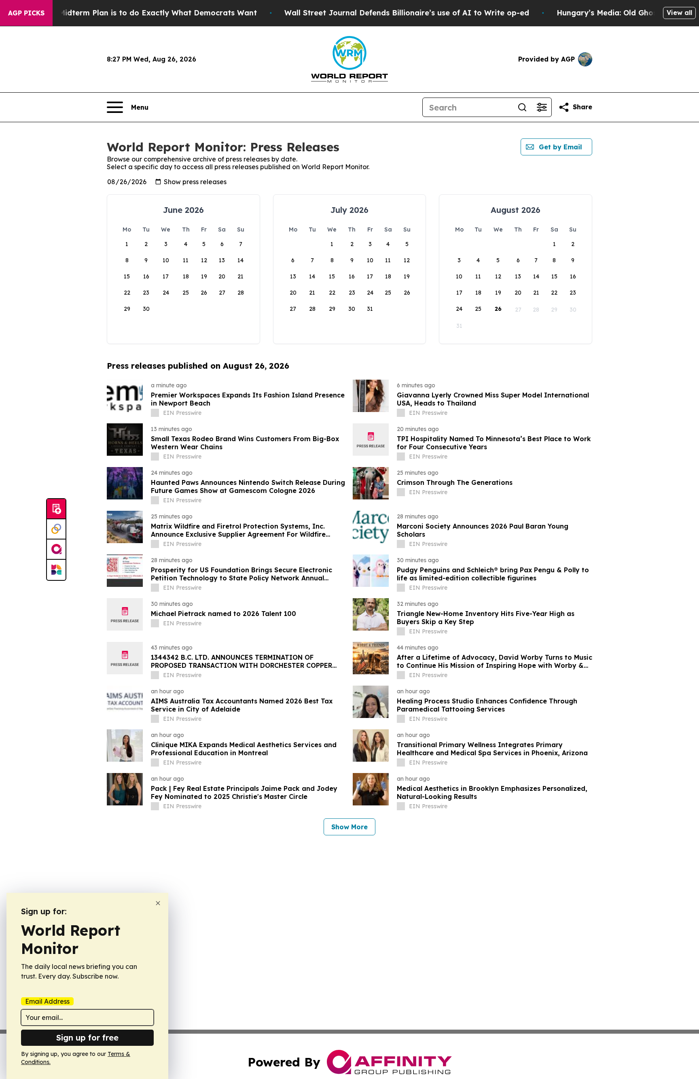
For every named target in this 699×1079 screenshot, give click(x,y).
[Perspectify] (56, 529)
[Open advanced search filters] (541, 107)
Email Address (47, 1001)
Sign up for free (87, 1037)
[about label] (155, 413)
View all (679, 12)
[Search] (522, 107)
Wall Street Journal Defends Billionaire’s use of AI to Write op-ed (406, 12)
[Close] (158, 903)
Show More (349, 827)
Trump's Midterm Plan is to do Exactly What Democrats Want (142, 12)
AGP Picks (26, 13)
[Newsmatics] (56, 570)
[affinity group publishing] (56, 550)
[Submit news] (56, 509)
